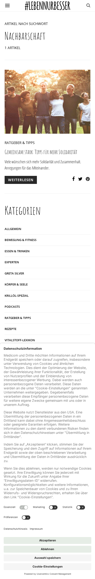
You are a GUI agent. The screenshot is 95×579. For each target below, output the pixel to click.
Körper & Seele (16, 284)
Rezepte (10, 329)
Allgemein (13, 229)
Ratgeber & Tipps (20, 142)
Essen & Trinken (17, 251)
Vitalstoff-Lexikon (20, 340)
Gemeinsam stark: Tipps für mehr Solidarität (41, 151)
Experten (12, 262)
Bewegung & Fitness (20, 240)
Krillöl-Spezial (17, 296)
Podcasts (12, 307)
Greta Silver (14, 273)
